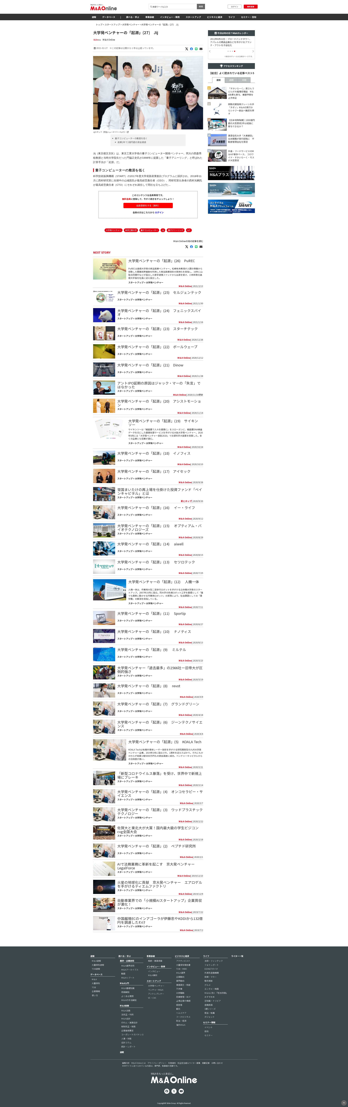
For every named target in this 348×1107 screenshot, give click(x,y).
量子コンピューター (149, 230)
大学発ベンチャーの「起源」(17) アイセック (155, 471)
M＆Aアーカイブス (129, 969)
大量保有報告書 (183, 964)
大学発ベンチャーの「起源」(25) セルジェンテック (159, 292)
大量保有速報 (98, 964)
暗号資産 (208, 980)
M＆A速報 (96, 960)
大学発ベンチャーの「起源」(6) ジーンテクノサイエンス (160, 724)
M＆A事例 (152, 975)
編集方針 (126, 1063)
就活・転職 (209, 1012)
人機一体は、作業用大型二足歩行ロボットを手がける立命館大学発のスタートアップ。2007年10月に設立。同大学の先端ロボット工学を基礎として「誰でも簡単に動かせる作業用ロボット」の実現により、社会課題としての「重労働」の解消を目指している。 (165, 594)
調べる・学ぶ (132, 17)
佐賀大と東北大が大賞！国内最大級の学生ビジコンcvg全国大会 (158, 829)
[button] (228, 51)
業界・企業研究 (127, 960)
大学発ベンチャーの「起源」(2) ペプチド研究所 (156, 845)
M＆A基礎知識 (127, 988)
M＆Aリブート (127, 977)
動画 (123, 973)
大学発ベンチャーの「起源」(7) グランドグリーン (158, 703)
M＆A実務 (124, 1005)
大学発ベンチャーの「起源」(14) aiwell (150, 543)
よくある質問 (127, 996)
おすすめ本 (209, 996)
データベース (108, 17)
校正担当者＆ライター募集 (189, 1063)
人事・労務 (126, 1038)
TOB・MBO (181, 968)
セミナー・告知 (248, 17)
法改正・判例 (127, 1014)
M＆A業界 (180, 972)
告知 (206, 1031)
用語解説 (125, 992)
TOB (94, 987)
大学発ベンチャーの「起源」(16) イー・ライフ (156, 507)
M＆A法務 (125, 1010)
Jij (163, 230)
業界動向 (180, 980)
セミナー (208, 1035)
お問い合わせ (217, 1063)
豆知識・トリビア (212, 1000)
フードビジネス (183, 1016)
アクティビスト (183, 960)
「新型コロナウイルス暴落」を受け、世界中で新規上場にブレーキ (159, 775)
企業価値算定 (127, 1030)
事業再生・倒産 (183, 984)
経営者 (179, 1004)
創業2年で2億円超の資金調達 (132, 142)
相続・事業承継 (155, 960)
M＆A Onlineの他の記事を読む (188, 241)
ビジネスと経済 (214, 17)
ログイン (234, 6)
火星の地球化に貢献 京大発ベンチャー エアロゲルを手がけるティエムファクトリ (159, 884)
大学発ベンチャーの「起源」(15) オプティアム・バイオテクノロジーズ (159, 527)
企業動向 (180, 976)
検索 (201, 6)
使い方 (95, 995)
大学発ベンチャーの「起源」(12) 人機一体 (163, 581)
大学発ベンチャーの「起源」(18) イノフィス (154, 453)
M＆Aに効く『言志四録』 (216, 992)
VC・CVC (152, 997)
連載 (122, 1052)
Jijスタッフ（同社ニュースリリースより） (110, 132)
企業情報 (96, 991)
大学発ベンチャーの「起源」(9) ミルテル (151, 649)
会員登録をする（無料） (148, 205)
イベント (208, 1027)
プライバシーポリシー (156, 1063)
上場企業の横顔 (183, 1000)
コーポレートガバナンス (132, 1034)
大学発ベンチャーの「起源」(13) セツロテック (156, 561)
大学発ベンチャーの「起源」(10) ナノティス (154, 631)
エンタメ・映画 (211, 988)
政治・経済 (181, 1020)
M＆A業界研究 (127, 965)
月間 (244, 80)
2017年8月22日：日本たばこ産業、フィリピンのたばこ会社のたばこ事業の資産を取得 (232, 42)
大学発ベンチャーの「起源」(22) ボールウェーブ (157, 346)
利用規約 (172, 1063)
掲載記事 (206, 1063)
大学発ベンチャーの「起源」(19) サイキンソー (163, 422)
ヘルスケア (181, 1012)
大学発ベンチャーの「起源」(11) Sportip (151, 613)
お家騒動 (180, 992)
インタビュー (154, 971)
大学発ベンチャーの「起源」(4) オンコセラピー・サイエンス (160, 793)
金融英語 (208, 1004)
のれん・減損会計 (129, 1022)
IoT (188, 230)
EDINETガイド (211, 968)
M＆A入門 (124, 983)
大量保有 (96, 983)
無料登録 (250, 6)
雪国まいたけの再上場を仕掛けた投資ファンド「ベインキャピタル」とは (159, 491)
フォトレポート (211, 964)
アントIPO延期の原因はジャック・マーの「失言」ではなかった (159, 384)
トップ (99, 24)
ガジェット (209, 1016)
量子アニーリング (175, 230)
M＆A (94, 979)
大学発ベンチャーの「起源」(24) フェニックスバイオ (159, 312)
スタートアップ (193, 17)
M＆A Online (109, 39)
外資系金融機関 (211, 972)
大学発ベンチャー (131, 24)
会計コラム (126, 1042)
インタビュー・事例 (170, 17)
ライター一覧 (237, 956)
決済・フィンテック (213, 960)
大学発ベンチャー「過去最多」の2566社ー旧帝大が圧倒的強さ (160, 669)
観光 (178, 1008)
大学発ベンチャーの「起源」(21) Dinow (150, 364)
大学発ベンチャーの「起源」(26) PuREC (161, 260)
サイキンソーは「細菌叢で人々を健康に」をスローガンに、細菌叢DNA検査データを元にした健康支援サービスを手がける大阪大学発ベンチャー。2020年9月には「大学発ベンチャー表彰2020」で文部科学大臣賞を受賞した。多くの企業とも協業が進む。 (165, 434)
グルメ (207, 984)
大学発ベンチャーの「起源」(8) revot (148, 685)
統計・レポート (128, 1046)
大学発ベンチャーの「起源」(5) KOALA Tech (164, 741)
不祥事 (179, 988)
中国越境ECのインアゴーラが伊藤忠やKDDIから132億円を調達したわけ (160, 920)
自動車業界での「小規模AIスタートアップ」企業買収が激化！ (159, 902)
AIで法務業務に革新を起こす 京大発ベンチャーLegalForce (156, 865)
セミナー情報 (209, 1022)
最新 (218, 80)
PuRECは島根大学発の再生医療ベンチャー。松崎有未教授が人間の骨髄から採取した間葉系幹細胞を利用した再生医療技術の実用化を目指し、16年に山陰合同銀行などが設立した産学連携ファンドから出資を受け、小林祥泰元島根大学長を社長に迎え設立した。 (165, 273)
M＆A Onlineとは (138, 1063)
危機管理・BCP (183, 996)
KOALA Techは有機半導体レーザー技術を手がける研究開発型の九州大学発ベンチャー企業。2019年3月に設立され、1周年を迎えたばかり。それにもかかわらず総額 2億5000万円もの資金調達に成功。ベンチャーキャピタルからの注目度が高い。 (165, 754)
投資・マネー (210, 976)
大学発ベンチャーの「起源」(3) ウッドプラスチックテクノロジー (160, 811)
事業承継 (149, 17)
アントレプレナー (156, 993)
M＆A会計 (125, 1018)
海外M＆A (180, 1024)
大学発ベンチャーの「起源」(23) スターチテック (157, 328)
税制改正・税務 (128, 1026)
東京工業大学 (131, 230)
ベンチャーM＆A (155, 989)
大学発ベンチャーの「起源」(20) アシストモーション (159, 403)
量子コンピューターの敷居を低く (131, 138)
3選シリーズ (210, 1008)
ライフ (231, 17)
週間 (231, 80)
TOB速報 (96, 968)
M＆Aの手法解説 (128, 1000)
